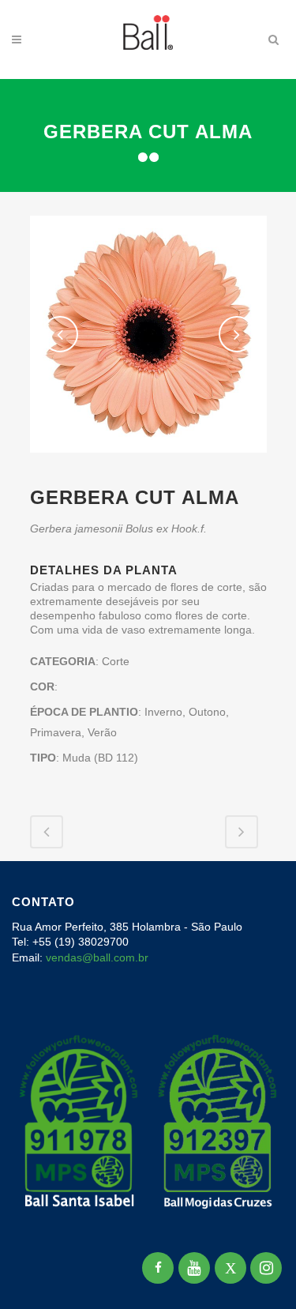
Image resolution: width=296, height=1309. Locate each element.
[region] (148, 1176)
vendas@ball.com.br (97, 957)
